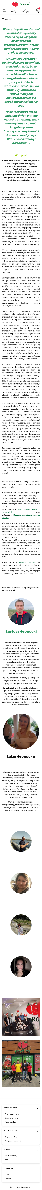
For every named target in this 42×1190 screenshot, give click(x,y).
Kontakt (8, 1179)
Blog (6, 1160)
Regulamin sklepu (11, 1137)
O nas (7, 1174)
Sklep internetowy (18, 1187)
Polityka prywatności (13, 1141)
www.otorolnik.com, (28, 562)
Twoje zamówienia (12, 1114)
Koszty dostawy (11, 1156)
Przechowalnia (10, 1122)
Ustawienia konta (11, 1118)
